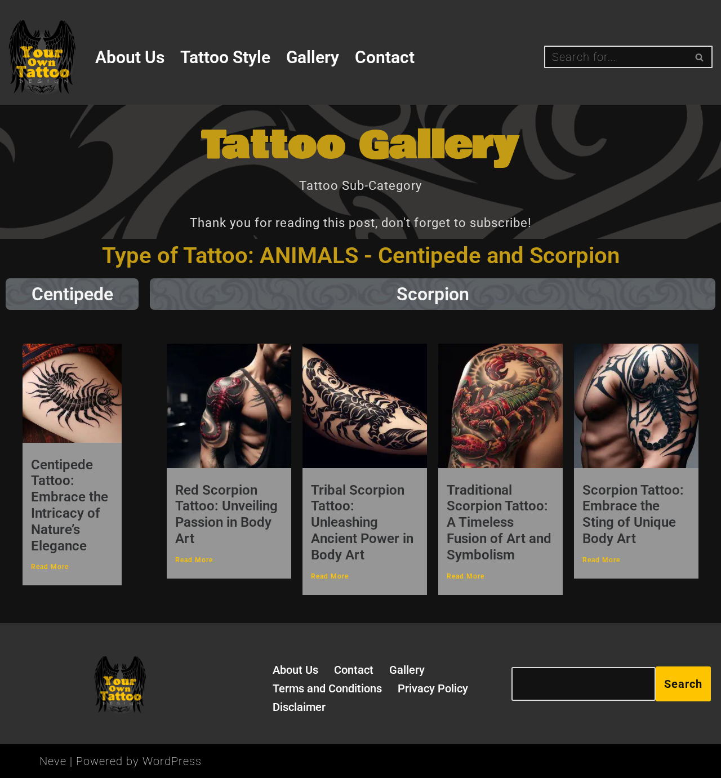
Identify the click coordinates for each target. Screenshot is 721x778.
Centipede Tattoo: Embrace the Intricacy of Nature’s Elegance (69, 505)
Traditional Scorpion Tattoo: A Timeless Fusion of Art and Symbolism (499, 522)
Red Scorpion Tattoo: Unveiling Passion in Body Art (226, 514)
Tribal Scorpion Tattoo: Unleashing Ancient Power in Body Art (362, 522)
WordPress (172, 761)
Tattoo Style (225, 57)
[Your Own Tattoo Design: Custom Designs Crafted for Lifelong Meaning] (42, 57)
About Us (129, 57)
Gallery (312, 57)
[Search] (700, 57)
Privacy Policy (433, 688)
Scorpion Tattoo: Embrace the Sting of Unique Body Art (633, 514)
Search (683, 684)
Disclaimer (299, 707)
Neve (52, 761)
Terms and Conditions (327, 688)
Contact (385, 57)
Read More (50, 567)
